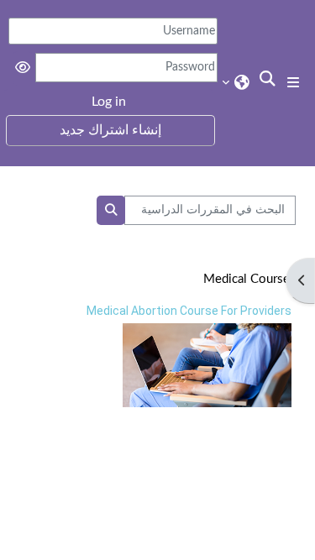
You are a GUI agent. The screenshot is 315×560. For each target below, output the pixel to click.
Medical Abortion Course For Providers (189, 310)
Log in (109, 101)
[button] (265, 80)
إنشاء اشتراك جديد (110, 130)
